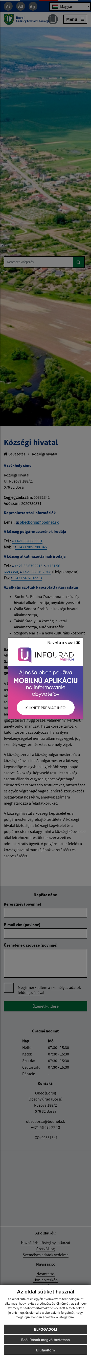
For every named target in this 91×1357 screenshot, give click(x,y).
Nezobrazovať (61, 643)
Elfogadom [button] (45, 1329)
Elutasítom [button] (45, 1350)
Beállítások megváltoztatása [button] (45, 1340)
